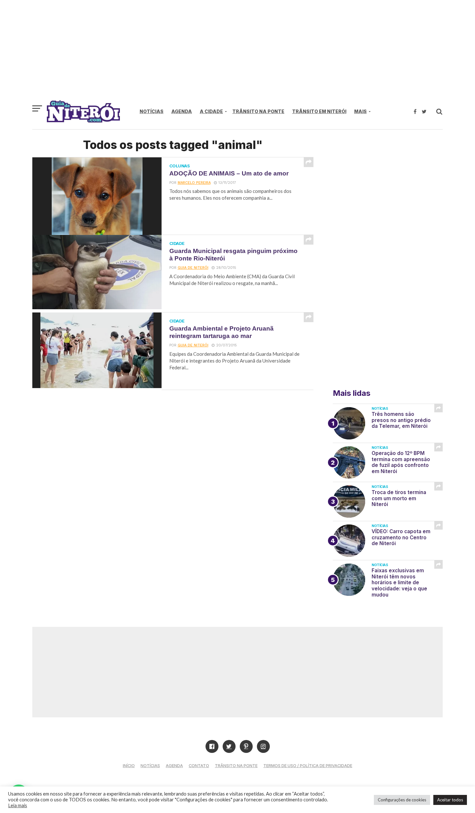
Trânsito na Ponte (258, 111)
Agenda (181, 111)
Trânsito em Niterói (319, 111)
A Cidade (211, 111)
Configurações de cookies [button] (402, 799)
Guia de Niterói (193, 268)
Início (129, 765)
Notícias (152, 111)
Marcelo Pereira (194, 183)
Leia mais (17, 805)
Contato (199, 765)
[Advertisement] (237, 53)
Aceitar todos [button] (450, 799)
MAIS (360, 111)
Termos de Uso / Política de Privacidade (307, 765)
